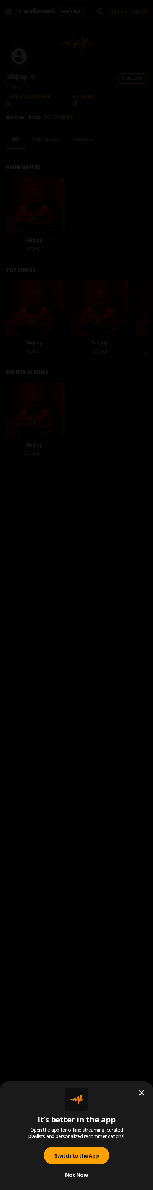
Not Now (76, 1174)
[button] (76, 595)
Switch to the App (76, 1155)
